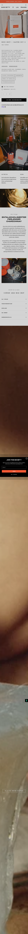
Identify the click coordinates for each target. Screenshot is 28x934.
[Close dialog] (26, 458)
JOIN (14, 471)
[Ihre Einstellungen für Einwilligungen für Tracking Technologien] (26, 700)
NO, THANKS (14, 474)
